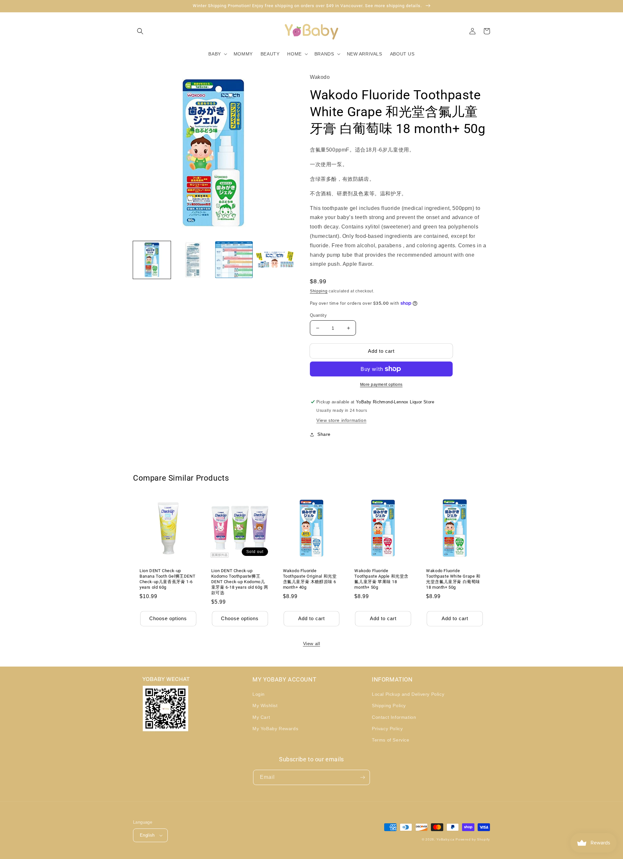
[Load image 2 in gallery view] (193, 260)
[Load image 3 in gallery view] (234, 260)
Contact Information (394, 717)
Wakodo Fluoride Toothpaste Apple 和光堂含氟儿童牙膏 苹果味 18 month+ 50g (381, 579)
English (147, 835)
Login (258, 694)
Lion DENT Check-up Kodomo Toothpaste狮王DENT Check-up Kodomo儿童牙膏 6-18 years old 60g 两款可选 (239, 581)
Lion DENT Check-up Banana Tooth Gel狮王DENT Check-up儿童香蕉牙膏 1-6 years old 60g (167, 579)
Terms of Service (390, 739)
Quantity (318, 315)
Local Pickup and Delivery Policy (408, 694)
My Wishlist (265, 705)
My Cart (261, 717)
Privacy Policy (387, 728)
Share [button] (324, 434)
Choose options (168, 618)
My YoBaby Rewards (275, 728)
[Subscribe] (362, 777)
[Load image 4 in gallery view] (275, 260)
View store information (341, 420)
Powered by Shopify (473, 839)
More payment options (381, 384)
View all (311, 643)
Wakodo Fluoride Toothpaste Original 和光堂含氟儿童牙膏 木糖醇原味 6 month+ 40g (310, 579)
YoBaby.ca (445, 839)
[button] (140, 31)
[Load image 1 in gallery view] (152, 260)
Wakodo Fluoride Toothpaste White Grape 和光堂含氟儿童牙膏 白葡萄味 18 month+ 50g (453, 579)
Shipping (319, 291)
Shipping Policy (389, 705)
